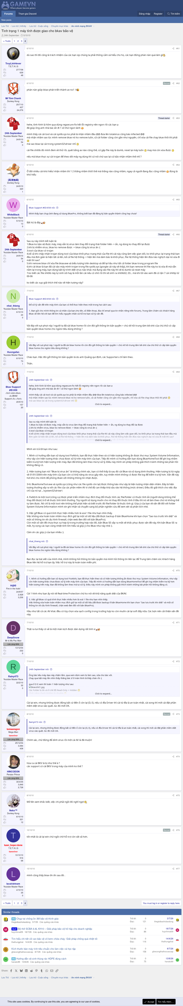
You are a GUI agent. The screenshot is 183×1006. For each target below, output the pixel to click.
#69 (178, 371)
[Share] (173, 48)
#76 (178, 830)
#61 (178, 48)
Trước (8, 40)
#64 (178, 164)
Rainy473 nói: (35, 722)
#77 (178, 868)
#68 (178, 336)
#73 (178, 714)
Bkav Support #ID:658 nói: (42, 207)
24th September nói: (39, 379)
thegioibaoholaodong (20, 921)
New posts (6, 19)
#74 (178, 756)
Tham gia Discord (27, 13)
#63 (178, 118)
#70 (178, 570)
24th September (11, 35)
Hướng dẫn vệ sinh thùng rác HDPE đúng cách (41, 958)
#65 (178, 199)
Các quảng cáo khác (49, 921)
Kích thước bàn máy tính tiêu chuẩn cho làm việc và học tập (43, 948)
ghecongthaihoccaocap (22, 951)
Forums (8, 13)
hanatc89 (15, 961)
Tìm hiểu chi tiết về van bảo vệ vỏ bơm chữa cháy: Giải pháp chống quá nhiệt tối (54, 938)
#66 (178, 234)
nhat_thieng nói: (37, 541)
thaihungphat (17, 941)
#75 (178, 795)
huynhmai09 (17, 931)
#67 (178, 290)
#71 (178, 622)
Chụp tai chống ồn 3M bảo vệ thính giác (37, 918)
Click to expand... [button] (103, 404)
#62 (178, 83)
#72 (178, 661)
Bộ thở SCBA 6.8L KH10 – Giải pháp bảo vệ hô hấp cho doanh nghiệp (55, 928)
